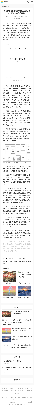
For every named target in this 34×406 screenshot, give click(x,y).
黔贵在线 (14, 2)
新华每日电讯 (28, 388)
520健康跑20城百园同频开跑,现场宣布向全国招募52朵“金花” (21, 329)
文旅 (10, 6)
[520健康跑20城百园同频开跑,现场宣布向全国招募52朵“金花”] (9, 291)
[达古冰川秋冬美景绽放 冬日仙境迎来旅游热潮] (24, 291)
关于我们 (11, 397)
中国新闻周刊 (28, 390)
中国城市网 (5, 390)
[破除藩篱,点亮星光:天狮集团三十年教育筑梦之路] (9, 276)
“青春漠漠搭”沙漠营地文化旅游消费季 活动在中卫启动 (17, 368)
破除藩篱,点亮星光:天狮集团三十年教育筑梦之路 (21, 313)
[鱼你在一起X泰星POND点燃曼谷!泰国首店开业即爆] (24, 276)
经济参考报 (13, 388)
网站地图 (4, 397)
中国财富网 (13, 390)
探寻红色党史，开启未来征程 (16, 258)
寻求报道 (17, 397)
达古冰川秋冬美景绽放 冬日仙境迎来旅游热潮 (21, 338)
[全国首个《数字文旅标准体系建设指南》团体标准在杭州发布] (6, 347)
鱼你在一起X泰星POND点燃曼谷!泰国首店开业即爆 (21, 321)
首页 (2, 6)
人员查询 (18, 399)
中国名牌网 (20, 388)
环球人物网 (17, 393)
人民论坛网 (20, 390)
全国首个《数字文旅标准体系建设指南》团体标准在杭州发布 (21, 346)
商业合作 (24, 397)
